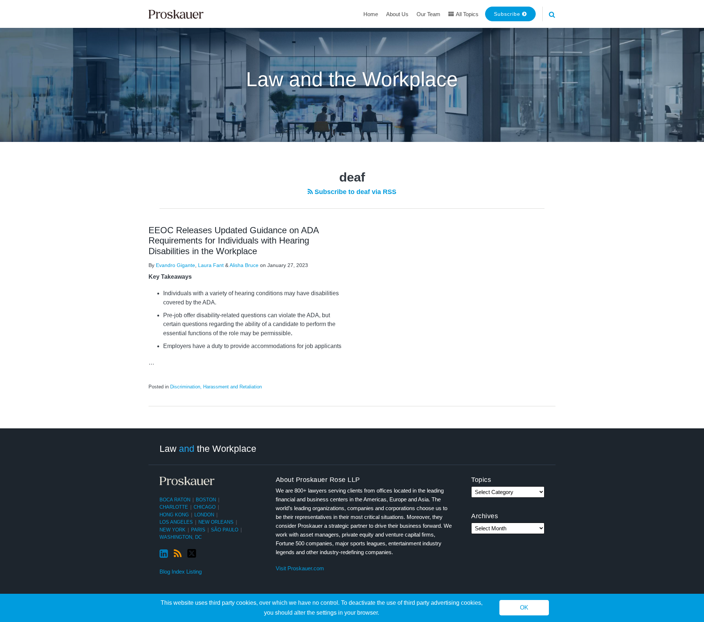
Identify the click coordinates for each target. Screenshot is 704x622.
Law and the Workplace (352, 79)
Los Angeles (176, 522)
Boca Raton (175, 499)
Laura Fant (211, 265)
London (204, 514)
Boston (206, 499)
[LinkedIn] (164, 554)
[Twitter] (191, 553)
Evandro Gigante (175, 265)
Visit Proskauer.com (300, 568)
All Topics (466, 14)
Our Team (428, 14)
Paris (198, 530)
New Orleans (216, 522)
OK (524, 608)
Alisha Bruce (244, 265)
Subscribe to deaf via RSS (354, 191)
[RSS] (178, 554)
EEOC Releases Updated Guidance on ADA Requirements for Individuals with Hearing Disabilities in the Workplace (233, 240)
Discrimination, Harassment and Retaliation (216, 386)
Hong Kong (174, 514)
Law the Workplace (208, 448)
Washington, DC (181, 537)
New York (173, 530)
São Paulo (224, 530)
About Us (397, 14)
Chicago (205, 507)
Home (370, 14)
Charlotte (174, 507)
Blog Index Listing (181, 571)
